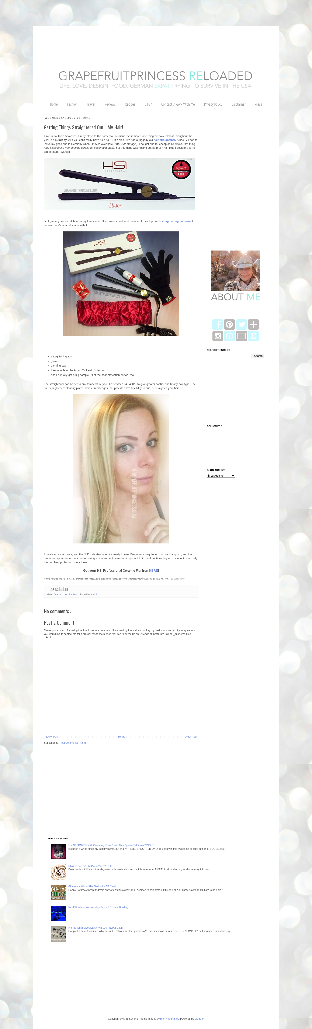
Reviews (110, 104)
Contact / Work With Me (178, 104)
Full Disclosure (177, 579)
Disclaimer (238, 104)
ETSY (148, 104)
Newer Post (51, 736)
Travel (91, 104)
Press (258, 104)
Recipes (130, 104)
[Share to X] (61, 589)
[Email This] (52, 589)
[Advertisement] (77, 9)
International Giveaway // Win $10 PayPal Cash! (95, 927)
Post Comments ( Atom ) (73, 742)
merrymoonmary (169, 1018)
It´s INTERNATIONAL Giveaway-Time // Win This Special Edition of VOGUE (111, 845)
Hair (65, 594)
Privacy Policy (213, 104)
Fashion (72, 104)
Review (73, 594)
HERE (153, 570)
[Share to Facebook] (66, 589)
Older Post (191, 736)
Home (54, 104)
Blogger (199, 1018)
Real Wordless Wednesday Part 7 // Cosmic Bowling (98, 907)
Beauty (58, 594)
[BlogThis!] (57, 589)
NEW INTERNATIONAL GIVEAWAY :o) (90, 865)
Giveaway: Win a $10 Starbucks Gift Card (92, 886)
